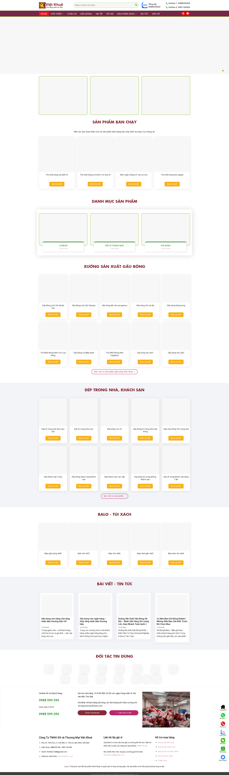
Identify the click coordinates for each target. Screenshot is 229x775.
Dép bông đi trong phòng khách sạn (145, 478)
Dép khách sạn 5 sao (53, 477)
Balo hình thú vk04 (176, 553)
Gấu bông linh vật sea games (114, 305)
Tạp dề (99, 13)
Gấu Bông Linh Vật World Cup (53, 306)
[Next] (194, 156)
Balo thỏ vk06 (114, 553)
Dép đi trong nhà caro (83, 429)
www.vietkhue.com (65, 756)
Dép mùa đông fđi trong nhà (176, 429)
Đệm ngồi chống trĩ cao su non (133, 175)
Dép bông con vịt (114, 429)
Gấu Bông (86, 13)
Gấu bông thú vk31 (145, 353)
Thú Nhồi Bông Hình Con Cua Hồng (53, 354)
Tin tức (144, 13)
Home (44, 13)
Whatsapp (223, 752)
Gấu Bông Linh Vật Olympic (84, 305)
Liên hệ (156, 13)
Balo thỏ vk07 (84, 553)
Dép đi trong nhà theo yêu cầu (53, 430)
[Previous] (34, 156)
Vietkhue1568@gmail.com (114, 755)
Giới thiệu (56, 13)
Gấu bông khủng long (176, 305)
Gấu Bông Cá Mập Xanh (84, 353)
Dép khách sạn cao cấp (114, 477)
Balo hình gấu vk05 (145, 553)
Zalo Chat (223, 735)
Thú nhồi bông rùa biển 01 (57, 175)
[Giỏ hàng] (188, 14)
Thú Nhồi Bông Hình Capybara (114, 354)
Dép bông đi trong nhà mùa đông (145, 430)
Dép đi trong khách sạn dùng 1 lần (176, 478)
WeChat (223, 743)
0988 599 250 (142, 746)
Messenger (223, 760)
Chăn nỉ (71, 13)
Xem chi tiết (57, 184)
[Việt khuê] (52, 5)
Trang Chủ (223, 710)
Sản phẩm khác (126, 13)
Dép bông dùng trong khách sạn (84, 478)
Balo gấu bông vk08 (53, 553)
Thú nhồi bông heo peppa (172, 175)
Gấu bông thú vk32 (176, 353)
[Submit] (136, 5)
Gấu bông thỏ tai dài (145, 305)
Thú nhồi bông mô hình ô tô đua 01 (95, 175)
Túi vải (109, 13)
